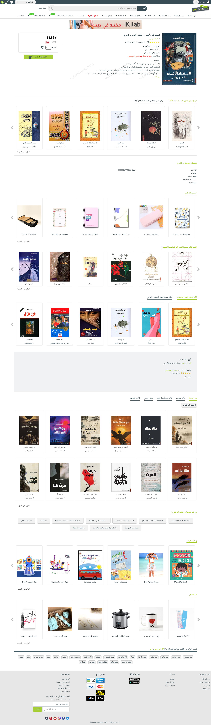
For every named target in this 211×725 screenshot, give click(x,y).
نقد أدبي (82, 662)
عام (28, 657)
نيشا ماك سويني (150, 498)
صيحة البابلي (29, 494)
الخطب (97, 657)
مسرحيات (114, 662)
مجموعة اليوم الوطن (120, 582)
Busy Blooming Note (181, 234)
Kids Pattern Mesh (151, 582)
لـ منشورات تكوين (189, 405)
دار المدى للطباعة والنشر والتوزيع (105, 528)
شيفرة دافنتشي (90, 339)
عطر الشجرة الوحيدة (90, 494)
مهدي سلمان (28, 498)
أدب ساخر (164, 657)
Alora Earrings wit (90, 636)
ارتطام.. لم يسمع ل (121, 283)
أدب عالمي (154, 657)
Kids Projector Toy (29, 582)
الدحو (182, 143)
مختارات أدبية (127, 662)
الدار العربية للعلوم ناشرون (180, 520)
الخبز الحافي (29, 339)
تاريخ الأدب (88, 657)
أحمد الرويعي (89, 498)
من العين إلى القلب (60, 447)
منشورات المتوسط (131, 528)
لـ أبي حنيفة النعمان (60, 146)
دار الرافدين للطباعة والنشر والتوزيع (67, 520)
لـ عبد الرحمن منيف (121, 146)
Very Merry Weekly (60, 234)
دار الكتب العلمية (79, 528)
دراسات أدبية (75, 657)
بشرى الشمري (59, 498)
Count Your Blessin (29, 636)
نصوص (92, 662)
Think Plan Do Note (90, 234)
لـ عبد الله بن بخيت (182, 146)
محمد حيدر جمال (120, 451)
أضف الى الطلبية (41, 57)
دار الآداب (43, 520)
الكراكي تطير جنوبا (182, 447)
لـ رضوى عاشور (151, 146)
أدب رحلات (176, 657)
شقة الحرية (59, 339)
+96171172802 (64, 685)
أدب (151, 649)
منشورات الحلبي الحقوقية (98, 520)
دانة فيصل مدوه (151, 451)
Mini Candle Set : (60, 636)
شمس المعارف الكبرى (29, 143)
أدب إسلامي (188, 657)
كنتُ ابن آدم (182, 494)
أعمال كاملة (142, 657)
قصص (21, 657)
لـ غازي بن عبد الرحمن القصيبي (59, 343)
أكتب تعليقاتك (186, 363)
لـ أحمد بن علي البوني (29, 146)
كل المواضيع (159, 649)
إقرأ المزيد (156, 77)
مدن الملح (121, 143)
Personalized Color (182, 636)
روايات (56, 657)
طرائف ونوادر (38, 657)
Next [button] (12, 127)
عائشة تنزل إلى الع (59, 283)
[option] (181, 127)
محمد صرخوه (181, 498)
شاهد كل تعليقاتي (171, 370)
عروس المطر (29, 283)
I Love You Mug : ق (151, 636)
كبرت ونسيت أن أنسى (182, 283)
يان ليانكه (28, 451)
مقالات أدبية (102, 662)
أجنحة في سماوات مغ (121, 447)
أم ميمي (151, 339)
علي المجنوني (120, 498)
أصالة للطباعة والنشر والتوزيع (152, 520)
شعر (48, 657)
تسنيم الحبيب (59, 451)
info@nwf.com (64, 688)
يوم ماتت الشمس (29, 447)
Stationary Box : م (151, 234)
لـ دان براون (90, 343)
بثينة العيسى (153, 39)
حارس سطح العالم (151, 283)
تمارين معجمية (121, 494)
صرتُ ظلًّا (60, 494)
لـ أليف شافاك (90, 146)
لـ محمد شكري (29, 343)
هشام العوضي (89, 451)
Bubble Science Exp (60, 582)
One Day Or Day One (120, 234)
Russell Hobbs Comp (120, 636)
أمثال (132, 657)
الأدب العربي (122, 657)
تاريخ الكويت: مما (90, 447)
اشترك (37, 709)
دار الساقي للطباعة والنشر (125, 520)
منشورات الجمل (26, 520)
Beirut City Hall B (29, 234)
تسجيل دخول (202, 2)
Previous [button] (198, 127)
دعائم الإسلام (59, 143)
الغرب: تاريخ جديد (151, 494)
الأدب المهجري (109, 657)
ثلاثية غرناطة (151, 143)
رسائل (64, 657)
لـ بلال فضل (151, 343)
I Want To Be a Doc (181, 582)
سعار (90, 283)
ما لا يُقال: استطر (151, 447)
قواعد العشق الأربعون (90, 143)
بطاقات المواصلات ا (90, 582)
